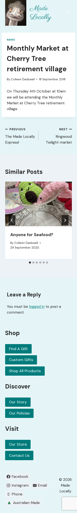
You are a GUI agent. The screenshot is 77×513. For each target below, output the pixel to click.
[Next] (65, 220)
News (11, 39)
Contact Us (19, 455)
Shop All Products (25, 370)
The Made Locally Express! (20, 136)
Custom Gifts (21, 359)
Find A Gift (18, 348)
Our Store (18, 444)
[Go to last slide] (12, 220)
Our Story (18, 402)
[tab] (30, 262)
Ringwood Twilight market (59, 136)
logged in (36, 306)
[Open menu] (68, 12)
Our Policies (19, 413)
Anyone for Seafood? (31, 234)
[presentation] (38, 204)
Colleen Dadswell (23, 79)
